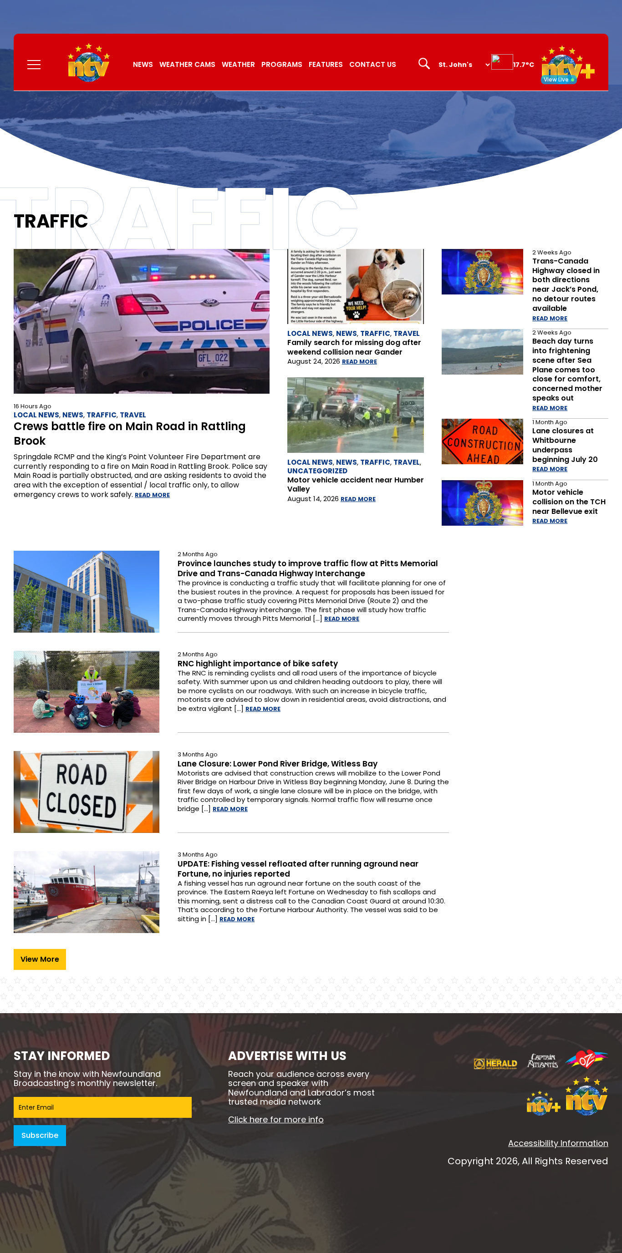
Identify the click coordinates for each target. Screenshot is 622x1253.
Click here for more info (276, 1119)
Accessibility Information (558, 1143)
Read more (152, 495)
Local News (36, 415)
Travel (133, 415)
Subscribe (39, 1135)
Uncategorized (317, 471)
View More (39, 959)
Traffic (102, 415)
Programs (281, 64)
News (143, 64)
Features (326, 64)
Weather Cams (187, 64)
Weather (238, 64)
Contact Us (372, 64)
